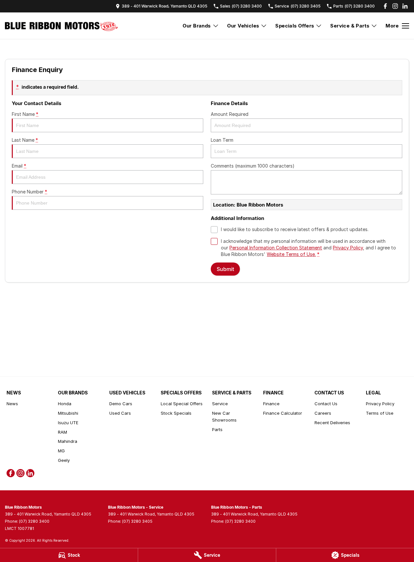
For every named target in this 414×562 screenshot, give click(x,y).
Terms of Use (379, 413)
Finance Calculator (282, 413)
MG (61, 450)
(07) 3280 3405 (137, 521)
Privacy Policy (348, 247)
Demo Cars (120, 403)
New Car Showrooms (224, 416)
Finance (271, 403)
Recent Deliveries (332, 422)
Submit (225, 269)
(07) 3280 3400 (34, 521)
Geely (64, 460)
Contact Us (326, 403)
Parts (217, 429)
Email (19, 166)
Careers (323, 413)
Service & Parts (349, 26)
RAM (62, 432)
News (12, 403)
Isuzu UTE (68, 422)
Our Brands (197, 26)
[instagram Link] (395, 6)
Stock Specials (176, 413)
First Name (25, 114)
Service (220, 403)
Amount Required (229, 114)
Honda (64, 403)
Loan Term (222, 140)
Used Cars (120, 413)
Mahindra (67, 441)
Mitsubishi (68, 413)
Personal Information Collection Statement (275, 247)
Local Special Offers (182, 403)
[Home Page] (61, 26)
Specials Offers (294, 26)
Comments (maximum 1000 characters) (253, 166)
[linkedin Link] (405, 6)
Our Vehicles (243, 26)
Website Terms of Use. (291, 254)
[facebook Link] (385, 6)
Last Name (25, 140)
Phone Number (29, 191)
